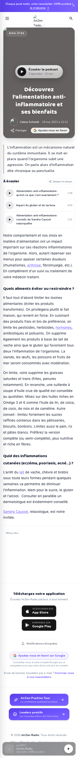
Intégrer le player (62, 181)
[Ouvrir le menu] (7, 18)
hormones (64, 327)
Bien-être (16, 33)
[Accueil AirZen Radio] (39, 18)
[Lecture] (68, 748)
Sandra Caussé (15, 512)
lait (21, 472)
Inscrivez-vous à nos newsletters (50, 675)
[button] (39, 749)
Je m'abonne (40, 8)
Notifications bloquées (39, 643)
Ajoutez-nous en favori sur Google (41, 656)
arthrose (34, 265)
